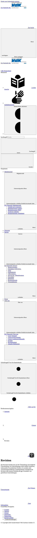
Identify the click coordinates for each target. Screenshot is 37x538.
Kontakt (10, 340)
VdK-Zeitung (12, 274)
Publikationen (12, 272)
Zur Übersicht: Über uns (11, 334)
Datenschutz (7, 516)
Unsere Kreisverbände (14, 337)
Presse (6, 299)
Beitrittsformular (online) (15, 208)
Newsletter (11, 277)
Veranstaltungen (12, 282)
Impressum (7, 514)
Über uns (7, 300)
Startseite (6, 411)
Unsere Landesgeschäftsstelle (16, 339)
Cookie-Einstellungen (10, 519)
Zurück (30, 456)
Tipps (9, 270)
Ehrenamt (7, 230)
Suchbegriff (4, 137)
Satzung (6, 511)
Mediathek (11, 278)
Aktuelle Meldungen (14, 344)
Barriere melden (8, 517)
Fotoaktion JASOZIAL (14, 269)
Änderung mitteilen (13, 212)
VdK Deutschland (6, 71)
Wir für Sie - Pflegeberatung (16, 275)
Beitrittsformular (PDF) (14, 210)
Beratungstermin (12, 280)
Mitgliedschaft (8, 172)
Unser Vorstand (12, 336)
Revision (6, 441)
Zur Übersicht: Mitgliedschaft (12, 205)
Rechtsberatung (12, 342)
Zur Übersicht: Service (10, 265)
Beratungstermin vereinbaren (16, 213)
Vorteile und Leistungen (14, 207)
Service (6, 232)
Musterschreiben (12, 267)
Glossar (34, 425)
